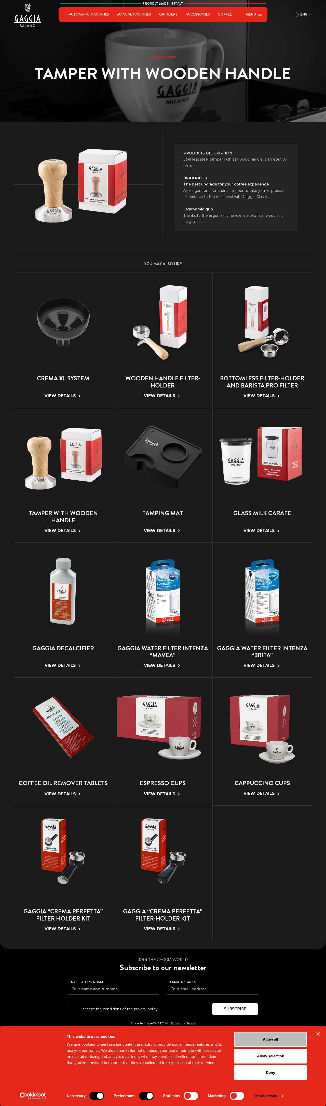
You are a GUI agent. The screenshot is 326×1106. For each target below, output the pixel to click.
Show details (265, 1096)
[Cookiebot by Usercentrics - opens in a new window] (33, 1096)
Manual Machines (134, 14)
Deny (270, 1072)
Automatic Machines (89, 14)
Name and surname (88, 982)
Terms (191, 1023)
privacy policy (146, 1009)
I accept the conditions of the (119, 1009)
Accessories (198, 14)
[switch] (146, 1096)
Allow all (270, 1039)
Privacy (176, 1023)
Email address (183, 982)
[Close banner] (318, 1034)
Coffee (225, 14)
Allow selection (270, 1056)
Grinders (168, 14)
